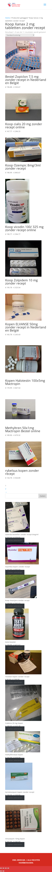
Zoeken (42, 496)
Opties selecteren (15, 540)
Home (7, 18)
